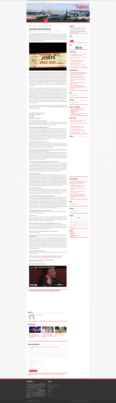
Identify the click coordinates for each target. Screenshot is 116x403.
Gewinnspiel (36, 390)
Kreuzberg (38, 392)
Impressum (44, 2)
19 (73, 224)
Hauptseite (76, 32)
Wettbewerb (28, 397)
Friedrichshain (38, 388)
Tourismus (56, 20)
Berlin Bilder (28, 385)
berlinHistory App (73, 232)
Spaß (48, 31)
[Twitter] (79, 48)
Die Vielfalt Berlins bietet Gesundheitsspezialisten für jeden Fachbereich (78, 87)
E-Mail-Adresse (32, 362)
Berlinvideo (28, 386)
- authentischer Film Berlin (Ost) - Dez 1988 (77, 109)
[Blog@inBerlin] (58, 11)
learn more (84, 0)
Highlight (32, 290)
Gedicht (32, 390)
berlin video (42, 385)
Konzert (57, 290)
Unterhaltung (51, 31)
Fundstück (28, 390)
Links (40, 2)
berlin (41, 384)
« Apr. (71, 227)
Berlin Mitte (37, 385)
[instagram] (81, 48)
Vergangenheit (34, 20)
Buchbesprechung (42, 386)
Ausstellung (37, 384)
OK (87, 0)
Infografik (28, 392)
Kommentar (31, 348)
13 (76, 223)
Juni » (73, 227)
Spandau (33, 396)
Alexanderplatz (29, 384)
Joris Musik (53, 290)
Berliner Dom (32, 385)
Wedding (43, 396)
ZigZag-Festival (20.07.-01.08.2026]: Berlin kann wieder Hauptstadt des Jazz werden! (35, 335)
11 (71, 223)
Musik (38, 393)
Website (30, 366)
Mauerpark (30, 393)
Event (30, 387)
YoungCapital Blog (73, 236)
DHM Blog (72, 233)
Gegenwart (41, 20)
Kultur (46, 20)
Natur (51, 20)
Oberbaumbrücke (29, 394)
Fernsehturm (34, 387)
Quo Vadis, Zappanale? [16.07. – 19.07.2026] (59, 334)
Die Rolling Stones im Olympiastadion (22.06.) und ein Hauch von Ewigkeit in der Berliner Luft (78, 73)
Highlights (32, 2)
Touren (36, 2)
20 (76, 224)
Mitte (33, 393)
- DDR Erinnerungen (73, 110)
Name (30, 359)
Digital (61, 20)
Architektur (34, 384)
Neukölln (43, 393)
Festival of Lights (39, 387)
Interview (36, 25)
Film (43, 387)
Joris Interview (46, 290)
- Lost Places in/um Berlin (74, 111)
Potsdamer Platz (36, 394)
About (28, 2)
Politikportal (72, 234)
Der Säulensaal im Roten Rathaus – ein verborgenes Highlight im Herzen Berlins (48, 335)
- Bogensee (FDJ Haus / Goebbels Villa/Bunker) (78, 113)
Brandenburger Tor (34, 386)
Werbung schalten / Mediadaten (53, 385)
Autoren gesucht (51, 387)
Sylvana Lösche (72, 82)
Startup (36, 396)
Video (39, 396)
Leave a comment (58, 31)
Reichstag (30, 396)
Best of (71, 20)
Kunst (46, 31)
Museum (35, 393)
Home (28, 20)
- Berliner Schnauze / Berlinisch (75, 114)
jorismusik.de (43, 263)
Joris (41, 290)
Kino (34, 392)
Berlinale (44, 384)
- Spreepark (72, 112)
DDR (27, 387)
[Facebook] (77, 48)
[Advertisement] (48, 302)
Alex (30, 31)
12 (73, 223)
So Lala (66, 20)
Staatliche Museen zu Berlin (74, 235)
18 (71, 224)
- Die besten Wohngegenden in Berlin (76, 108)
